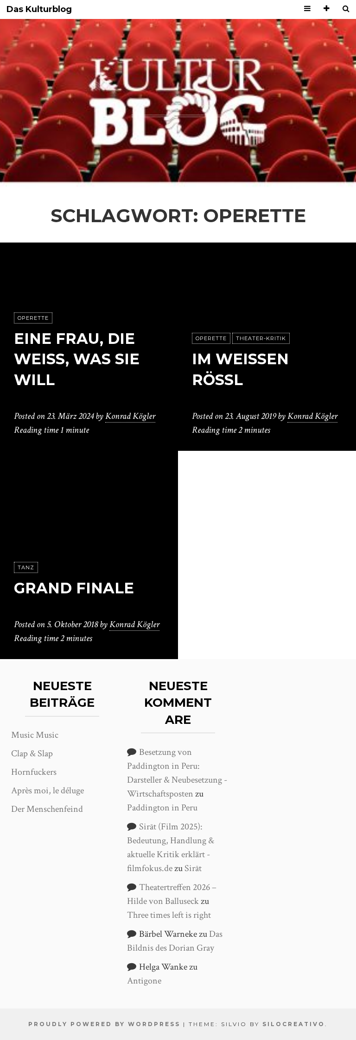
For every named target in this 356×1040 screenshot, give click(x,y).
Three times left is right (169, 915)
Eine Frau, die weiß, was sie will (77, 359)
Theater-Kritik (261, 338)
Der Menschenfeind (47, 809)
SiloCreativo (293, 1024)
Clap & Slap (32, 753)
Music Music (34, 735)
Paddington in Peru (162, 808)
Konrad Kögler (130, 416)
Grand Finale (74, 588)
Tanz (26, 567)
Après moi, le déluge (47, 791)
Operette (33, 318)
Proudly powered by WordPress (104, 1024)
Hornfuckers (34, 772)
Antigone (144, 981)
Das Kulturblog (39, 9)
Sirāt (193, 868)
